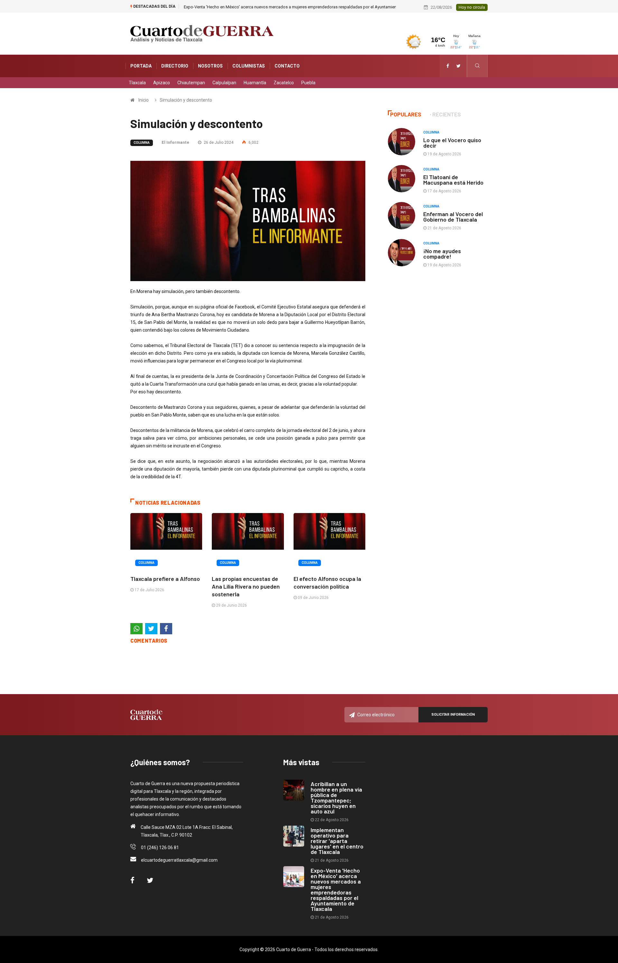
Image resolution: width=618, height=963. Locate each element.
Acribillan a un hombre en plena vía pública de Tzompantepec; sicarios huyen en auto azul (336, 797)
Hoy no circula (472, 7)
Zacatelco (284, 82)
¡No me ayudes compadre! (442, 253)
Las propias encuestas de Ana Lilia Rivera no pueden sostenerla (246, 586)
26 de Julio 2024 (218, 142)
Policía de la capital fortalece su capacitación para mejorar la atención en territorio (260, 7)
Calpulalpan (224, 82)
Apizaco (161, 82)
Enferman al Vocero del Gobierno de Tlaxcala (453, 216)
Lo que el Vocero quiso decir (452, 142)
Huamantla (255, 82)
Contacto (287, 66)
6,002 (253, 142)
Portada (141, 66)
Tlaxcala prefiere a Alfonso (165, 578)
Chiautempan (191, 82)
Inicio (143, 100)
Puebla (308, 82)
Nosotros (210, 66)
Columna (142, 142)
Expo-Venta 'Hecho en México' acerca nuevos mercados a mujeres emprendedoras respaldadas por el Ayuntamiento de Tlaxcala (336, 889)
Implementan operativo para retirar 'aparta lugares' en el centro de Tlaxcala (337, 840)
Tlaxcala (137, 82)
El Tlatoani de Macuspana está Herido (453, 179)
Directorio (174, 66)
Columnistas (248, 66)
